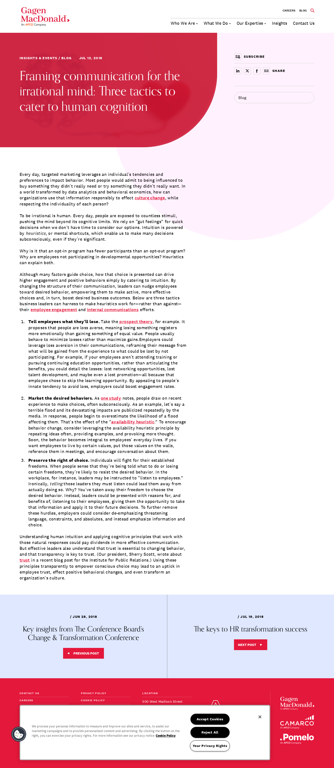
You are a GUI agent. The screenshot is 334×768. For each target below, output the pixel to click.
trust (25, 560)
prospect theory (135, 322)
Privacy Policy (94, 693)
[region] (145, 732)
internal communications (113, 310)
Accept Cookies (210, 719)
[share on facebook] (256, 70)
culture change (150, 198)
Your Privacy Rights (210, 746)
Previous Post (86, 653)
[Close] (260, 717)
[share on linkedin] (237, 70)
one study (111, 398)
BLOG (303, 10)
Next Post (247, 645)
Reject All (209, 732)
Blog (242, 97)
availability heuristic (132, 422)
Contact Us (29, 693)
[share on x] (247, 70)
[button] (19, 734)
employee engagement (54, 310)
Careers (289, 10)
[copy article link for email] (266, 70)
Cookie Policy (93, 700)
